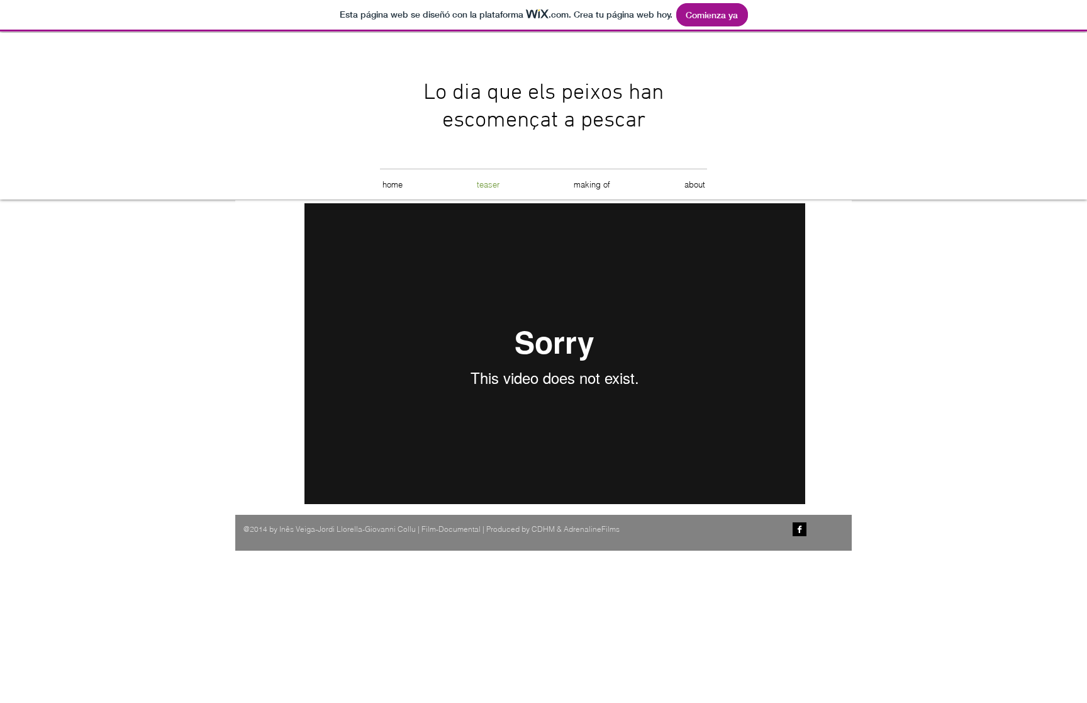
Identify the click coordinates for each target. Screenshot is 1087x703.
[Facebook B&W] (799, 529)
